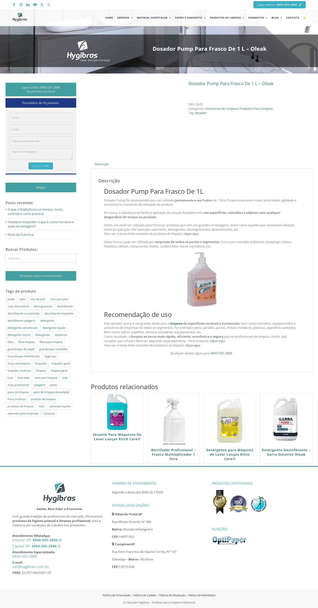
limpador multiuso (19, 370)
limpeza (176, 323)
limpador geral (60, 363)
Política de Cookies (144, 595)
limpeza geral (59, 370)
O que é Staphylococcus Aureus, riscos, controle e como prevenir (35, 211)
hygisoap (50, 356)
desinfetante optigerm (22, 320)
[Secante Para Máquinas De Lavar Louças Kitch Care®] (117, 412)
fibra (10, 342)
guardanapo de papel (21, 349)
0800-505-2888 (221, 353)
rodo (41, 406)
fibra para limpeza (51, 342)
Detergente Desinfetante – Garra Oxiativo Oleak (286, 452)
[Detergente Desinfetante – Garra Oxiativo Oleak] (286, 420)
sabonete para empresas (23, 413)
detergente (47, 320)
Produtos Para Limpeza (256, 108)
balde (11, 299)
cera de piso (37, 299)
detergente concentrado (23, 328)
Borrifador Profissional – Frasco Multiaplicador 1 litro (173, 454)
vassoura (49, 413)
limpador (41, 363)
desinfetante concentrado (24, 313)
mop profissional (18, 385)
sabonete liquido (59, 406)
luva (10, 378)
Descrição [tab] (102, 164)
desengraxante (43, 306)
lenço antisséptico (19, 363)
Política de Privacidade (116, 595)
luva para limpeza (46, 378)
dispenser (61, 335)
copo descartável (18, 306)
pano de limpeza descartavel (51, 392)
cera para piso (59, 299)
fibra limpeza (26, 342)
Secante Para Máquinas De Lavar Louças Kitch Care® (117, 436)
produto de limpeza (43, 399)
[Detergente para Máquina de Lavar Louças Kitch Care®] (230, 420)
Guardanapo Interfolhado (24, 356)
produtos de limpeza (21, 406)
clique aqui (192, 345)
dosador (201, 113)
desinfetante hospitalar (59, 313)
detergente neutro (19, 335)
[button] (304, 17)
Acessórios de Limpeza (221, 108)
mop (65, 378)
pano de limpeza (18, 392)
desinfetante (65, 306)
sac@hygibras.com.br (30, 566)
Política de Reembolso (201, 595)
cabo (22, 299)
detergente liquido (54, 328)
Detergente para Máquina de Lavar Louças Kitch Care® (229, 454)
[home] (59, 484)
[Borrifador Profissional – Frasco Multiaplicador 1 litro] (173, 420)
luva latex (24, 378)
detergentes (42, 335)
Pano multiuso (17, 399)
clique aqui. (191, 234)
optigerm (39, 385)
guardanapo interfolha (53, 349)
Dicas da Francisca (20, 234)
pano (53, 385)
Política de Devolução (172, 595)
